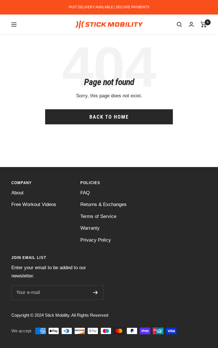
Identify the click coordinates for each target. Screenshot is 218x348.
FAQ (85, 192)
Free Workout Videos (33, 204)
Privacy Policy (95, 240)
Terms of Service (98, 216)
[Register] (95, 293)
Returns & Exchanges (103, 204)
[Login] (191, 24)
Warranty (90, 228)
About (17, 192)
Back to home (109, 117)
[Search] (179, 24)
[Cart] (204, 24)
